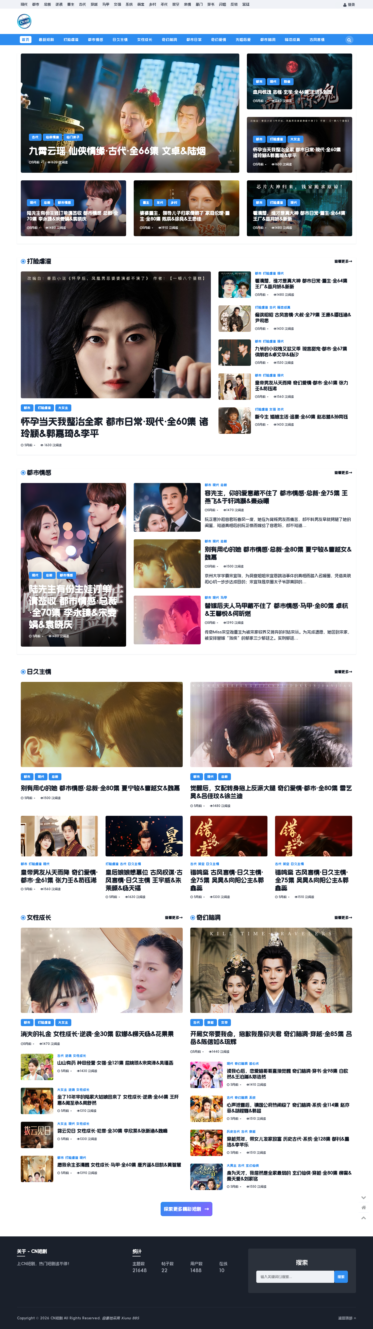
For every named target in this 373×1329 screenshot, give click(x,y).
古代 (82, 4)
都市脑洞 (268, 39)
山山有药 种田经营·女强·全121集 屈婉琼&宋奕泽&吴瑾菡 (115, 1063)
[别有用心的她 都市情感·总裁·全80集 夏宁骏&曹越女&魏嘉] (169, 563)
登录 (351, 4)
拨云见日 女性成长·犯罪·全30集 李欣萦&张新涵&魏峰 (112, 1131)
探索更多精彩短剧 (186, 1209)
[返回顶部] (364, 1218)
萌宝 (140, 4)
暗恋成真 (292, 39)
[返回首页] (364, 1207)
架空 (175, 4)
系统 (129, 4)
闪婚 (222, 4)
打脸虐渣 (71, 39)
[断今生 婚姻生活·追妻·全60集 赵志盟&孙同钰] (236, 420)
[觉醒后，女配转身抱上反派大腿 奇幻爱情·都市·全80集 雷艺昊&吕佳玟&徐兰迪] (271, 724)
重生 (70, 4)
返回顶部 (346, 1318)
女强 (117, 4)
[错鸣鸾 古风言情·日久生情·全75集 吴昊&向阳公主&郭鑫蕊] (228, 836)
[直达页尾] (364, 1197)
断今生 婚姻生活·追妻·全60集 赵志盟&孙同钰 (301, 417)
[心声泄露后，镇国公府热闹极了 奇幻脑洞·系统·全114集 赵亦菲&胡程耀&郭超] (208, 1109)
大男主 (232, 1165)
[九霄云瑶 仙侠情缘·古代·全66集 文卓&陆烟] (130, 113)
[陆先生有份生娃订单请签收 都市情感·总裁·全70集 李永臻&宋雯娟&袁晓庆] (73, 208)
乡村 (152, 4)
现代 (24, 4)
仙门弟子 (73, 137)
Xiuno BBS (130, 1318)
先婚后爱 (243, 39)
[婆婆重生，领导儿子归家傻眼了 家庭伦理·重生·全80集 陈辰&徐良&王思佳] (186, 208)
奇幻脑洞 (169, 39)
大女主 (295, 139)
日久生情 (120, 39)
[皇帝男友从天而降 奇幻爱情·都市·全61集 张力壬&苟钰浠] (236, 386)
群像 (287, 81)
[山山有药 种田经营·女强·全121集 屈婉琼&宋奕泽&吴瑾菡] (39, 1067)
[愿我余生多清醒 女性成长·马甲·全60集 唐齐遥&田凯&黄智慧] (39, 1169)
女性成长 (144, 39)
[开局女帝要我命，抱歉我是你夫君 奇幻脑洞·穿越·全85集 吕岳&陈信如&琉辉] (271, 970)
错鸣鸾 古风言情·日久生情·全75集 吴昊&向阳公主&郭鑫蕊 (227, 880)
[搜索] (349, 40)
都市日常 (194, 39)
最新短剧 (46, 39)
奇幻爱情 (218, 39)
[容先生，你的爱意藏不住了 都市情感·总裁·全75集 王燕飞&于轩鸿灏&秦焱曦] (169, 507)
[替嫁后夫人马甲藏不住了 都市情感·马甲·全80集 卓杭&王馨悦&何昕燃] (169, 620)
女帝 (224, 1022)
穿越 (94, 4)
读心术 (254, 1063)
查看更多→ (343, 261)
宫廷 (245, 4)
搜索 (341, 1277)
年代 (164, 4)
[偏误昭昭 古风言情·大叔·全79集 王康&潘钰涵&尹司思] (236, 318)
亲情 (187, 4)
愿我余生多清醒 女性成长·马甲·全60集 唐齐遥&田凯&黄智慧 (119, 1165)
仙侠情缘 (52, 137)
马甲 (105, 4)
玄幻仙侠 (252, 1165)
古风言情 (317, 39)
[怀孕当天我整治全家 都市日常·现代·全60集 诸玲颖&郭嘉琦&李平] (299, 145)
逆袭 (59, 4)
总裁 (47, 4)
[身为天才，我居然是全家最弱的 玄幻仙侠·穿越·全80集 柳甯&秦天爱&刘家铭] (208, 1177)
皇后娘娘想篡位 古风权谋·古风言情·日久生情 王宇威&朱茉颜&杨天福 (144, 880)
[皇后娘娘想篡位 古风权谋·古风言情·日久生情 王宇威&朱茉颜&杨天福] (144, 836)
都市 (35, 4)
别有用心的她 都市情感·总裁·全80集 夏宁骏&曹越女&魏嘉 (100, 788)
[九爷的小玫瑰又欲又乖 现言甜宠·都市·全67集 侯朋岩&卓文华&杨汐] (236, 352)
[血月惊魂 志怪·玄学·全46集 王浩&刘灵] (299, 81)
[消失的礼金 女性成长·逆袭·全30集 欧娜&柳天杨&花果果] (102, 970)
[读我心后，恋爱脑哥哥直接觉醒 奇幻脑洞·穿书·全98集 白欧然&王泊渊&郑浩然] (208, 1075)
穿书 (210, 4)
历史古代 (233, 1131)
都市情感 (95, 39)
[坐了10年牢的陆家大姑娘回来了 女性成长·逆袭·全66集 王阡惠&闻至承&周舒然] (39, 1101)
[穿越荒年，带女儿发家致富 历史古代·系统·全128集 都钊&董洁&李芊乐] (208, 1143)
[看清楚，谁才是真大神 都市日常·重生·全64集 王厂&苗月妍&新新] (299, 208)
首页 (25, 39)
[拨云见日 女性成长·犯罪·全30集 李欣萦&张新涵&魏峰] (39, 1135)
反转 (234, 4)
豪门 (199, 4)
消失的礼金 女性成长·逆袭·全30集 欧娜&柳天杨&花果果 (97, 1034)
